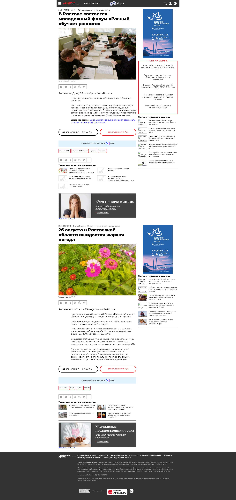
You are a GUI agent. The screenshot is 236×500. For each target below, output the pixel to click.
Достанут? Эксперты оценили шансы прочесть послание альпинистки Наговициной (163, 154)
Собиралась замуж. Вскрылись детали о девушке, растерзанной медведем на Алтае (161, 305)
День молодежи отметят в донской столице (79, 185)
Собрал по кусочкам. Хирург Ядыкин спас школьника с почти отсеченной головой (163, 289)
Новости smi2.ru (67, 218)
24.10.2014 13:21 (64, 10)
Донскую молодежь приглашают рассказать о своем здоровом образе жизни (103, 121)
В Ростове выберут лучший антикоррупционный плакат (80, 177)
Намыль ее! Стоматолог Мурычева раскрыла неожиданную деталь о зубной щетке (162, 138)
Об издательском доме (86, 455)
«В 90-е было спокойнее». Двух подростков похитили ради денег (162, 162)
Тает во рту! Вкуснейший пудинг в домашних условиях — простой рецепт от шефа (162, 297)
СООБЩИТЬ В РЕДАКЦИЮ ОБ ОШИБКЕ (117, 458)
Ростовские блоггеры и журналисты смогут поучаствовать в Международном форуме (115, 179)
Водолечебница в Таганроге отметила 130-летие (158, 107)
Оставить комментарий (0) (118, 132)
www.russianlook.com (67, 81)
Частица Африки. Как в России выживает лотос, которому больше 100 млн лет (162, 122)
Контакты (168, 455)
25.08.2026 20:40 (65, 226)
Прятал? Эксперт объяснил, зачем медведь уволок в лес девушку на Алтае (162, 130)
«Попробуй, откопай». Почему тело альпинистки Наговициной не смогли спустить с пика (162, 313)
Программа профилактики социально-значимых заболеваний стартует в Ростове (81, 170)
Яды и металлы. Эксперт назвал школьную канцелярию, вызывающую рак (161, 322)
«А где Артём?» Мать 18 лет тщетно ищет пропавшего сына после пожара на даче (162, 281)
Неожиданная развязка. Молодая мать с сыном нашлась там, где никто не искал (158, 97)
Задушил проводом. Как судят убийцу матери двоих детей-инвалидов (157, 77)
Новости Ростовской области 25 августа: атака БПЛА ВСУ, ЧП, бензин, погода (158, 67)
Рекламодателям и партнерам (89, 458)
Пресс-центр (103, 455)
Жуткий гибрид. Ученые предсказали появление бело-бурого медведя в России (163, 146)
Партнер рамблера (98, 491)
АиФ (73, 297)
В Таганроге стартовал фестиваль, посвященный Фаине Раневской (82, 406)
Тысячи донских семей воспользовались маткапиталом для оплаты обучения (120, 407)
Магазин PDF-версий (119, 455)
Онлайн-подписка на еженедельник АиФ (145, 455)
